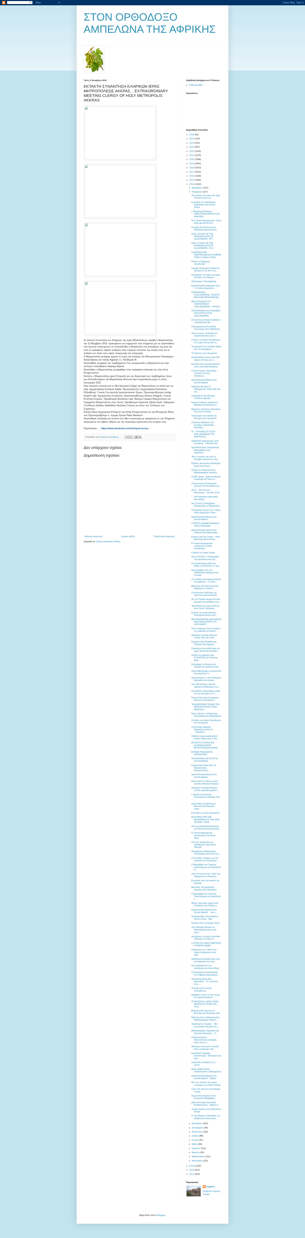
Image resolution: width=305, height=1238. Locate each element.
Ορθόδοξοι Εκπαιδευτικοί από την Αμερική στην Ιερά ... (205, 960)
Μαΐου (195, 1144)
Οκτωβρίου (197, 1123)
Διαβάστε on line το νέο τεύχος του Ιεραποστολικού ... (205, 996)
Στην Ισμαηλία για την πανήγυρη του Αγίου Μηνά (205, 966)
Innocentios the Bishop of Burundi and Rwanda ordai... (203, 806)
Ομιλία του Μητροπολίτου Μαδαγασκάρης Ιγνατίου (204, 471)
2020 (192, 159)
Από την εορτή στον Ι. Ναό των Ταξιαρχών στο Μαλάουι (205, 875)
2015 (192, 180)
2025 (192, 138)
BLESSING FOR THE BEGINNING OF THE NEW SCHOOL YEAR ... (205, 819)
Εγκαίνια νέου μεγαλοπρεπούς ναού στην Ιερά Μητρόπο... (205, 365)
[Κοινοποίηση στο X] (133, 437)
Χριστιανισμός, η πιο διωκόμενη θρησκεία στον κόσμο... (206, 679)
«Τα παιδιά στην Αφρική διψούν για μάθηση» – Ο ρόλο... (206, 580)
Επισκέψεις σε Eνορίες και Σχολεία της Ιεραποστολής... (205, 665)
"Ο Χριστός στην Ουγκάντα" (204, 353)
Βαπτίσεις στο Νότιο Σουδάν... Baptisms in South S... (205, 587)
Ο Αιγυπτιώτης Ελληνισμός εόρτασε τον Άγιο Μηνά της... (206, 484)
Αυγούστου (197, 1132)
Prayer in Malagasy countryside (200, 262)
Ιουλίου (195, 1136)
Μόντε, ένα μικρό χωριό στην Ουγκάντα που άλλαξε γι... (204, 904)
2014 (192, 184)
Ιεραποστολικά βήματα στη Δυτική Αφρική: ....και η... (204, 911)
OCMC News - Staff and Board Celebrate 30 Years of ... (205, 478)
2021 (192, 155)
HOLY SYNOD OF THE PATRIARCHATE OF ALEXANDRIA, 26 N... (203, 246)
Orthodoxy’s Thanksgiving (203, 281)
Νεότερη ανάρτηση (93, 536)
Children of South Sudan (203, 552)
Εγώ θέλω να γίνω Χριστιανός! (205, 813)
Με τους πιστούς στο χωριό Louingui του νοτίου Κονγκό (206, 1083)
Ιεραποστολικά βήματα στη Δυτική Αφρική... (204, 775)
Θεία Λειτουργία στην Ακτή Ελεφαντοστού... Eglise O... (205, 1103)
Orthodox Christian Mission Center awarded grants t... (205, 789)
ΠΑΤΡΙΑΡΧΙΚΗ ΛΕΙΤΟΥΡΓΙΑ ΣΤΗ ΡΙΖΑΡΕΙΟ (204, 759)
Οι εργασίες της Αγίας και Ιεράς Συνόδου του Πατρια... (205, 276)
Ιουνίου (195, 1140)
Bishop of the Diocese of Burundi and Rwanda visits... (206, 1011)
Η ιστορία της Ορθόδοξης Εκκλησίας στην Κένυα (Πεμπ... (203, 205)
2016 (192, 176)
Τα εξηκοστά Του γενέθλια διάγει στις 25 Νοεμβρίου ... (206, 347)
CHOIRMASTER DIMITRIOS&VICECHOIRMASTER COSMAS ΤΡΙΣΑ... (206, 255)
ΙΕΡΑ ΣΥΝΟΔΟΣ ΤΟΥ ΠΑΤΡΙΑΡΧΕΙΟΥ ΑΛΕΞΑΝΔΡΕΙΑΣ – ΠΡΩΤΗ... (206, 304)
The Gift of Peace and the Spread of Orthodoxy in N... (205, 685)
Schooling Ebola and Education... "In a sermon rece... (204, 981)
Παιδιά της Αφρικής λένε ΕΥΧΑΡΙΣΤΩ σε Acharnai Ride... (204, 658)
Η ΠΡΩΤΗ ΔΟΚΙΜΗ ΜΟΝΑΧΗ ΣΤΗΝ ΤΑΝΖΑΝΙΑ (205, 524)
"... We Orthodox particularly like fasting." (204, 497)
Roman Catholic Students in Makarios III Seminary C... (204, 403)
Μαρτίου (196, 1152)
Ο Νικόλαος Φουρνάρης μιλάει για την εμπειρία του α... (205, 692)
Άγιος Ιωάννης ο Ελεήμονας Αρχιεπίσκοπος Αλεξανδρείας (206, 714)
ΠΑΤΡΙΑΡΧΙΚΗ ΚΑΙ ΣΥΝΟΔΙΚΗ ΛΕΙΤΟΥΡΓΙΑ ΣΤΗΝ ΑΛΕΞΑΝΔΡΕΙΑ (205, 313)
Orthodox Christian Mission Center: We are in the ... (204, 636)
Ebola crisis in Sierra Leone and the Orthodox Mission (205, 782)
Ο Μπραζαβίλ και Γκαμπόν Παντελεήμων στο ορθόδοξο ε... (206, 896)
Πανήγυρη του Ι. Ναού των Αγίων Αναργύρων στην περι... (204, 952)
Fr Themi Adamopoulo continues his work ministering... (202, 546)
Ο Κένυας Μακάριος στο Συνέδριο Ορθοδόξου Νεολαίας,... (202, 425)
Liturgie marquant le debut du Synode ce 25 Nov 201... (205, 269)
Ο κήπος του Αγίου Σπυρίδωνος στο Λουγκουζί (206, 721)
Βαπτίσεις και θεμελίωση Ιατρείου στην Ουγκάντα (204, 888)
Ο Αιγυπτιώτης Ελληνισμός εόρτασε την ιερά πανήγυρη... (204, 373)
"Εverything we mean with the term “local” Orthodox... (205, 607)
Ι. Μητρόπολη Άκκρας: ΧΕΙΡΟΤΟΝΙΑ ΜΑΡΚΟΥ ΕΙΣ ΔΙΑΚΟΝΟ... (205, 214)
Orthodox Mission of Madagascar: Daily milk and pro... (206, 389)
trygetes (210, 1186)
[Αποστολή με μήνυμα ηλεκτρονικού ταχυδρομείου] (126, 437)
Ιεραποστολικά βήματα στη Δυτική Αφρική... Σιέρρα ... (204, 1077)
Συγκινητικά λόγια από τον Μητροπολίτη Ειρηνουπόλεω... (203, 768)
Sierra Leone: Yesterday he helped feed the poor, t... (204, 334)
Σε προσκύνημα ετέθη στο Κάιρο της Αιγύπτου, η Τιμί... (206, 564)
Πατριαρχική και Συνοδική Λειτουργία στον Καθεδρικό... (206, 327)
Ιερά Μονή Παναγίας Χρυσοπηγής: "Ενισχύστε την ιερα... (206, 1056)
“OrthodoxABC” (196, 85)
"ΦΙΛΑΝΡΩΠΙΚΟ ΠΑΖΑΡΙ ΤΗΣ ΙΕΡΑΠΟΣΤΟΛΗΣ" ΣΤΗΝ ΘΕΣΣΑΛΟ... (205, 707)
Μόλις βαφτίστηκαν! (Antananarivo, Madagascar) (206, 1070)
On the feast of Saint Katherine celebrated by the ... (205, 321)
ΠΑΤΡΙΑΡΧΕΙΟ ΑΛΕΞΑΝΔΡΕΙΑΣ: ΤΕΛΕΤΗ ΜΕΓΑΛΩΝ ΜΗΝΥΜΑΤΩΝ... (205, 295)
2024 (192, 143)
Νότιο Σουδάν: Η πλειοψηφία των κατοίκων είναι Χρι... (205, 557)
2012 (192, 1170)
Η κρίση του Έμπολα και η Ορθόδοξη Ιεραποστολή (204, 228)
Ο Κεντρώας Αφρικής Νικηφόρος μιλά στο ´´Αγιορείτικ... (202, 729)
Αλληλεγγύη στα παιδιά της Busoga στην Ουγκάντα (204, 416)
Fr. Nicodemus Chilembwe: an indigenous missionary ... (205, 1116)
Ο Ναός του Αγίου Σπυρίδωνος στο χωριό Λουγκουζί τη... (205, 341)
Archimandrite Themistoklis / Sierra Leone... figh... (204, 917)
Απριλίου (196, 1148)
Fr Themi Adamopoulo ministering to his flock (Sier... (203, 835)
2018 (192, 167)
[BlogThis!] (130, 437)
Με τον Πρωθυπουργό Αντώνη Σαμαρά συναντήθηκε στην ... (206, 600)
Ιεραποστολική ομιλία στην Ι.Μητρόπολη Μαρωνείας (204, 531)
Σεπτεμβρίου (198, 1127)
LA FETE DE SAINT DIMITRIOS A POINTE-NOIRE (206, 944)
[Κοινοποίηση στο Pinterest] (140, 437)
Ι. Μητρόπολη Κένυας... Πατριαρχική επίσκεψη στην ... (205, 797)
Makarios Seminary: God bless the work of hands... (206, 410)
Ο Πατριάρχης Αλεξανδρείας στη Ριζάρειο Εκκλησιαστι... (205, 973)
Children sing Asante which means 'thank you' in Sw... (204, 737)
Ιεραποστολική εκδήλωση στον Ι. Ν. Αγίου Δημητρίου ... (205, 286)
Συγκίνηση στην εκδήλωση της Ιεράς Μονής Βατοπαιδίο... (205, 649)
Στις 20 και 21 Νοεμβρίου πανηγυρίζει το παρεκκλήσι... (206, 504)
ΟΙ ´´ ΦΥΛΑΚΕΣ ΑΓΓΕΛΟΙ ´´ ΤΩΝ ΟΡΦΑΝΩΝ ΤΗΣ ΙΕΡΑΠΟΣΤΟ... (204, 434)
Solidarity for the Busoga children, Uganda (203, 397)
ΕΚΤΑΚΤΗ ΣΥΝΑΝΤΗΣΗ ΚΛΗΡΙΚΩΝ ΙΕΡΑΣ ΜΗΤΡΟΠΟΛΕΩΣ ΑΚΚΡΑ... (205, 745)
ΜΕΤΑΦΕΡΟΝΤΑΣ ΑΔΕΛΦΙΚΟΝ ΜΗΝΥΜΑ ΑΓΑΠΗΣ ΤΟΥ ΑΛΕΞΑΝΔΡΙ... (206, 622)
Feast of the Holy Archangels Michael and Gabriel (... (205, 698)
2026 (192, 134)
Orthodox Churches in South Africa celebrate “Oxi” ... (205, 1047)
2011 (192, 1174)
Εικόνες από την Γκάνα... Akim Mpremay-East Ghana (205, 538)
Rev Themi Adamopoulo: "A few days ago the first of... (206, 221)
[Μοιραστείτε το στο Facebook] (136, 437)
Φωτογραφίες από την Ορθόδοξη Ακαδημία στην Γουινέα (204, 572)
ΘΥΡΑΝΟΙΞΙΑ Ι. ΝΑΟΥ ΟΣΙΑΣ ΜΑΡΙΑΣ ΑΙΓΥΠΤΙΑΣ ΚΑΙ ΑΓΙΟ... (205, 1004)
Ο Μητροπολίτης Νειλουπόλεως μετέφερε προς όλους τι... (204, 1040)
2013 (192, 1166)
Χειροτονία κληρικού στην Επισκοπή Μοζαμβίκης (203, 1097)
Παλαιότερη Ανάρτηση (164, 536)
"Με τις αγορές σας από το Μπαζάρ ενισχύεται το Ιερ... (205, 457)
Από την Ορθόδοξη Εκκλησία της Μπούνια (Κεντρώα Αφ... (205, 827)
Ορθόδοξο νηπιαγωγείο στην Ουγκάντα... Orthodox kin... (205, 442)
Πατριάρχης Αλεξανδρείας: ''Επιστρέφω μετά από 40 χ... (206, 852)
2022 (192, 151)
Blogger (161, 1215)
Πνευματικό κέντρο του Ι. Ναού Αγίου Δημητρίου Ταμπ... (205, 511)
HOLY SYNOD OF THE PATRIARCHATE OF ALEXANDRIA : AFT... (202, 236)
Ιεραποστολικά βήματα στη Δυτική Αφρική (204, 381)
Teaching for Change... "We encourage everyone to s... (205, 1025)
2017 (192, 172)
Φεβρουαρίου (198, 1156)
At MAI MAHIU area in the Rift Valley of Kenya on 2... (205, 358)
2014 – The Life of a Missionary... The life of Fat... (206, 491)
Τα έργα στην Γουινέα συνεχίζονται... (201, 989)
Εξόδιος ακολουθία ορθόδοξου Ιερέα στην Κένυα (206, 464)
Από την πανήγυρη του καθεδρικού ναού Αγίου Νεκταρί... (203, 845)
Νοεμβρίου (197, 192)
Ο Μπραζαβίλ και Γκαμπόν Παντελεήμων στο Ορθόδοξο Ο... (206, 867)
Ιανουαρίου (197, 1160)
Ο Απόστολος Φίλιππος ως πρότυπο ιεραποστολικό (204, 593)
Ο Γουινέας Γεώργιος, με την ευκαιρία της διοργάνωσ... (204, 859)
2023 (192, 147)
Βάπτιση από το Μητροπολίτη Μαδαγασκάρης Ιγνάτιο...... (205, 1018)
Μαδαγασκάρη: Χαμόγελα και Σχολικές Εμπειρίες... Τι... (205, 1031)
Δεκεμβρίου (197, 188)
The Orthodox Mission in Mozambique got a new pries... (203, 930)
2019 (192, 163)
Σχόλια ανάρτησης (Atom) (108, 541)
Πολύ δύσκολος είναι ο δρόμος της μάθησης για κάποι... (206, 629)
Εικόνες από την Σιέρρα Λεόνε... (206, 923)
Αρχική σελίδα (128, 536)
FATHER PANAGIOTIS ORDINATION (202, 753)
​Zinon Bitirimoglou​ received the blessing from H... (206, 672)
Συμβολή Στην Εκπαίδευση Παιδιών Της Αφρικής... (204, 643)
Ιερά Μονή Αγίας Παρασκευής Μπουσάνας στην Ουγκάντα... (205, 450)
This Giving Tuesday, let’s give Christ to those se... (205, 196)
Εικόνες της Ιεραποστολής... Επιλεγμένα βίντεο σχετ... (204, 613)
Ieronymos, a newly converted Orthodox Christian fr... (205, 937)
